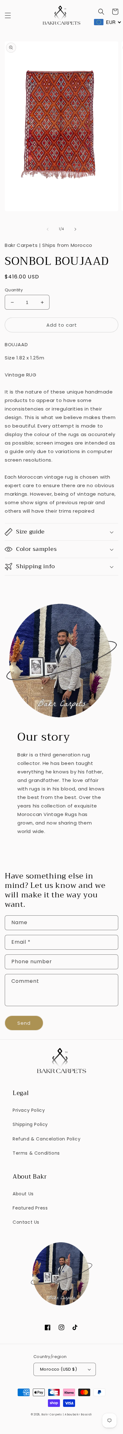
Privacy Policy (29, 1110)
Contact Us (26, 1222)
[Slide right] (75, 229)
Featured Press (30, 1208)
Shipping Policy (30, 1124)
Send (24, 1023)
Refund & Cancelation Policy (46, 1139)
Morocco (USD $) (58, 1369)
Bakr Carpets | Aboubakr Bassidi (66, 1414)
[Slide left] (48, 229)
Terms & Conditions (36, 1153)
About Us (23, 1194)
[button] (8, 15)
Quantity (14, 290)
